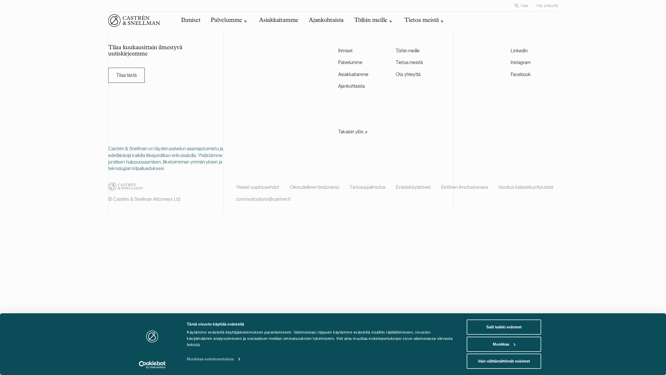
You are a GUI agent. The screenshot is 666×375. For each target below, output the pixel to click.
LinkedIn (519, 50)
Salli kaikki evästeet (504, 327)
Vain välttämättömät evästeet (504, 361)
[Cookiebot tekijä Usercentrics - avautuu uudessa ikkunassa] (152, 365)
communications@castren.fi (263, 199)
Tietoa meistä (409, 62)
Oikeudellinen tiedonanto (314, 187)
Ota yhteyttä (547, 5)
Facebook (521, 74)
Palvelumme (350, 62)
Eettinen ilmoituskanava (464, 187)
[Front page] (134, 20)
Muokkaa (501, 344)
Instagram (521, 62)
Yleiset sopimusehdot (257, 187)
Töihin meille (408, 50)
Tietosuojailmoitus (368, 187)
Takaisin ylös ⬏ (353, 131)
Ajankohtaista (351, 86)
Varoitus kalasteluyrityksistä (525, 187)
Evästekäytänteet (413, 187)
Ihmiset (345, 50)
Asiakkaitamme (353, 74)
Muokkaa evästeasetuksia (210, 359)
